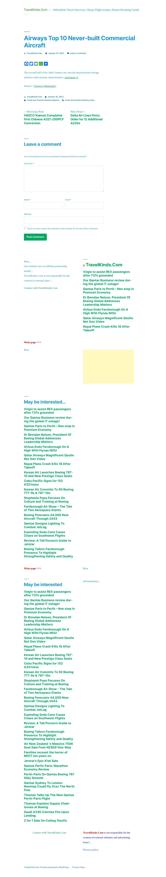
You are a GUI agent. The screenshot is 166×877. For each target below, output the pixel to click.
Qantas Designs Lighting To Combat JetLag (44, 525)
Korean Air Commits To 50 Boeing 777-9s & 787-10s (49, 491)
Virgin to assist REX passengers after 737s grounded (106, 273)
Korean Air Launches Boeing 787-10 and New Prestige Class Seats (48, 474)
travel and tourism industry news (79, 100)
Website (27, 214)
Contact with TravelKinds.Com (40, 288)
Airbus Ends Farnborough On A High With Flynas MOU (105, 311)
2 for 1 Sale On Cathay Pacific (45, 820)
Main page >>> (32, 342)
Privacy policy (90, 849)
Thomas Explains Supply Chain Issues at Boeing (46, 805)
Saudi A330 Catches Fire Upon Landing (46, 813)
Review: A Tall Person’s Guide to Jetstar (47, 542)
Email (68, 200)
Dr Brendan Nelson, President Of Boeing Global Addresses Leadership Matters (106, 301)
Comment (29, 163)
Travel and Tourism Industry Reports (43, 100)
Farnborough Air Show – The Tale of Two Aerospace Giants (48, 508)
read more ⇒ (71, 77)
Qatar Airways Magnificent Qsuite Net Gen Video (108, 320)
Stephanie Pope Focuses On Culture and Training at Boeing (46, 499)
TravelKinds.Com (35, 10)
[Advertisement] (108, 367)
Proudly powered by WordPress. (55, 867)
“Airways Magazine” (44, 86)
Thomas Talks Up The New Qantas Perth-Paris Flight (49, 796)
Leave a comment (78, 53)
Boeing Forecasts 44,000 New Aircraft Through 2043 (46, 516)
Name (27, 200)
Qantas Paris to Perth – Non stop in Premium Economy (108, 290)
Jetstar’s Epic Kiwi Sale (41, 761)
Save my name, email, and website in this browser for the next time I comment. (62, 228)
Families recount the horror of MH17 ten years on (45, 754)
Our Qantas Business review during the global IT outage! (107, 282)
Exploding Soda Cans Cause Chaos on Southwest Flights (44, 533)
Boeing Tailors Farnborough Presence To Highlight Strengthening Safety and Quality (48, 552)
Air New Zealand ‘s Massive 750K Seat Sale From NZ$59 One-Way (48, 745)
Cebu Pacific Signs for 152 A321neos (43, 482)
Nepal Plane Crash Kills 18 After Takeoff (106, 328)
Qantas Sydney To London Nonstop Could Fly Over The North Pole (49, 786)
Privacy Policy (78, 867)
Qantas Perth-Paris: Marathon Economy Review (46, 767)
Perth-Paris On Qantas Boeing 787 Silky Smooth (49, 776)
